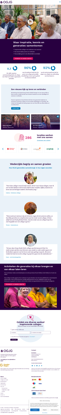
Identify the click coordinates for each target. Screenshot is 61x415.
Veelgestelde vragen (6, 389)
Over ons (2, 386)
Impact (1, 393)
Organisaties (2, 383)
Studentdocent (3, 381)
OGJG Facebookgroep (4, 396)
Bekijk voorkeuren (54, 409)
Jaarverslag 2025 (14, 410)
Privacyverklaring (44, 412)
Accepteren (35, 409)
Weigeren (45, 409)
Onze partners (4, 388)
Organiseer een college (43, 140)
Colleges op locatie (4, 379)
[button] (30, 22)
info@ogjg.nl (33, 356)
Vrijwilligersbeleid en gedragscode (7, 412)
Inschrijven (14, 339)
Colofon (23, 409)
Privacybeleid (32, 336)
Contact (3, 391)
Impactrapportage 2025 (5, 410)
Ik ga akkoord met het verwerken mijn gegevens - (23, 336)
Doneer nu (2, 394)
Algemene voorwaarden (5, 409)
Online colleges (3, 378)
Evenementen (3, 384)
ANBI (12, 409)
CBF (57, 397)
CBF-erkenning (18, 409)
